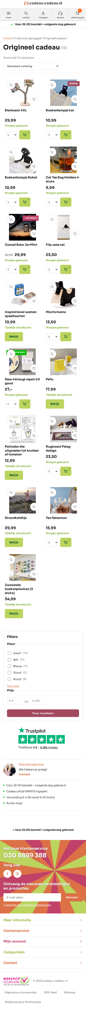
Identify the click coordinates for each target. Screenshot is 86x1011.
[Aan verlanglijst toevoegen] (34, 99)
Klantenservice (16, 931)
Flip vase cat (55, 245)
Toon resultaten (43, 713)
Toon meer (13, 686)
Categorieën (14, 952)
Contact (24, 774)
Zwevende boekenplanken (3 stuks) (19, 589)
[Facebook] (7, 874)
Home (7, 38)
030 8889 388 (25, 855)
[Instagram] (17, 874)
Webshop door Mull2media (23, 1002)
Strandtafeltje (16, 518)
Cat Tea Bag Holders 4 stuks (62, 179)
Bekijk (13, 336)
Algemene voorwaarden (21, 992)
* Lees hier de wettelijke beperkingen (27, 905)
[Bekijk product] (11, 85)
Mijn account (14, 941)
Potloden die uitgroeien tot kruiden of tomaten (22, 450)
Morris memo (56, 312)
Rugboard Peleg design (58, 448)
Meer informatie (17, 920)
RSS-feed (50, 992)
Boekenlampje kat (60, 110)
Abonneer (72, 897)
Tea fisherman (56, 518)
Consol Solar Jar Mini (21, 245)
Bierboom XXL (16, 110)
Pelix (49, 379)
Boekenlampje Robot (21, 177)
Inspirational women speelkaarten (21, 314)
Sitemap (69, 992)
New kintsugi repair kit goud (22, 381)
